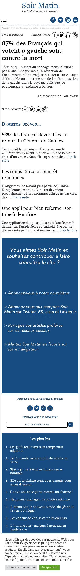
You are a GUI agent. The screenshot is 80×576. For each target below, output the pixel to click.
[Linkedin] (68, 35)
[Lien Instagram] (68, 20)
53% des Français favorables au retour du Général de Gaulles (35, 137)
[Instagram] (75, 35)
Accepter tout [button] (49, 567)
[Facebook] (55, 35)
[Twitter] (61, 35)
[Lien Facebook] (53, 20)
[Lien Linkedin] (75, 20)
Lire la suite (20, 197)
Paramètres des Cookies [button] (21, 567)
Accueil (5, 28)
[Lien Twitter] (60, 20)
